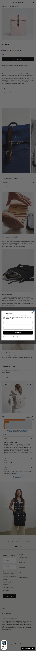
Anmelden (18, 332)
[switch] (4, 648)
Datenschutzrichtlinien (16, 336)
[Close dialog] (32, 312)
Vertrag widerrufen (28, 648)
